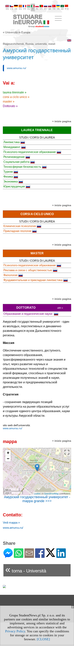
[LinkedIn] (61, 556)
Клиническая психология (19, 226)
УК (58, 9)
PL (37, 9)
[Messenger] (8, 556)
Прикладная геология (17, 231)
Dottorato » (10, 106)
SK (49, 9)
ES (20, 9)
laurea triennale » (14, 92)
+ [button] (8, 452)
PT (41, 9)
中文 (67, 9)
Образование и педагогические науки (28, 313)
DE (16, 9)
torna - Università (25, 569)
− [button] (8, 458)
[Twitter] (50, 555)
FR (24, 9)
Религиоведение (14, 156)
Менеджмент (11, 147)
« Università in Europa (16, 32)
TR (54, 9)
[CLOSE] (43, 639)
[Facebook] (40, 556)
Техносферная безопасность (22, 166)
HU (28, 9)
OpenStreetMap (51, 493)
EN (7, 9)
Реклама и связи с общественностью (27, 270)
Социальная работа (16, 161)
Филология (10, 275)
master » (8, 101)
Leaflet (37, 493)
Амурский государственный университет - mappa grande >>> (37, 499)
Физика (8, 176)
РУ (45, 9)
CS (11, 9)
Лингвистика (11, 142)
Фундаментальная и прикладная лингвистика (32, 280)
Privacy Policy (15, 631)
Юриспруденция (14, 186)
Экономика (10, 181)
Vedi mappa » (11, 522)
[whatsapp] (18, 556)
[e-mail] (29, 556)
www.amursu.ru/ (16, 68)
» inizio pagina (61, 121)
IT (33, 9)
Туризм (8, 171)
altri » (60, 308)
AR (62, 9)
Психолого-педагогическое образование (29, 151)
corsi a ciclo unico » (16, 97)
